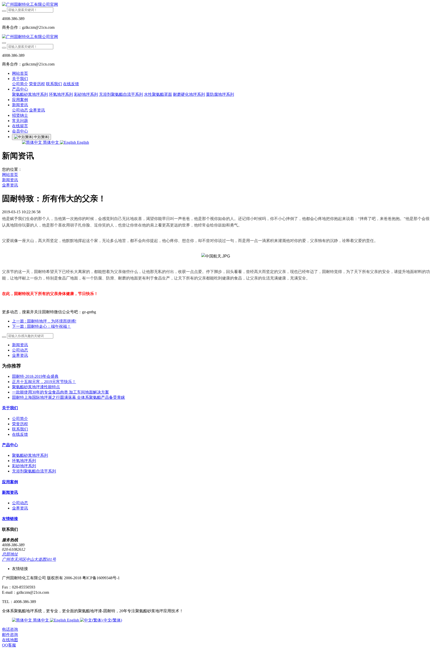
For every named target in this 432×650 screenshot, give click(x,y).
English (82, 142)
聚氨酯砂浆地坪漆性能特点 (36, 387)
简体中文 (51, 142)
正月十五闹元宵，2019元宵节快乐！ (44, 382)
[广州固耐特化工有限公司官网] (216, 4)
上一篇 (44, 321)
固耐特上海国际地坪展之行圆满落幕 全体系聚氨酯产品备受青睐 (68, 397)
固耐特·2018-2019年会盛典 (35, 376)
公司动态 (20, 350)
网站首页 (20, 73)
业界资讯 (10, 185)
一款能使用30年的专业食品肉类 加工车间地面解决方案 (60, 392)
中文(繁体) (112, 620)
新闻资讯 (10, 180)
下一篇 (41, 326)
